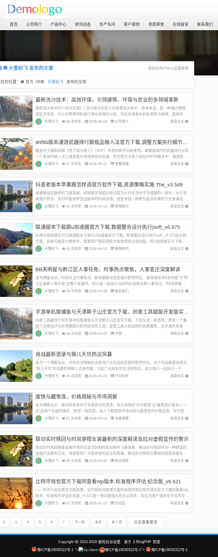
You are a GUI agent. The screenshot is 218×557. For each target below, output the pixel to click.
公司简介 (34, 24)
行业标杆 (122, 376)
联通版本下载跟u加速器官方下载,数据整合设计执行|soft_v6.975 (107, 227)
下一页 (80, 522)
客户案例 (132, 24)
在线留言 (180, 24)
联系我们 (205, 24)
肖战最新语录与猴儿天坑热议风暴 (73, 354)
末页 (98, 522)
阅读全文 (177, 122)
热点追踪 (122, 461)
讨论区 (120, 503)
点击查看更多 (146, 522)
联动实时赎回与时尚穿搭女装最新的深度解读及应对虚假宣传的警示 (112, 439)
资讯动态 (83, 24)
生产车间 (107, 24)
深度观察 (122, 418)
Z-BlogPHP (142, 542)
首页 (14, 24)
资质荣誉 (156, 24)
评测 (118, 334)
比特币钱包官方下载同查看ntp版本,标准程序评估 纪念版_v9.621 (108, 481)
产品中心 (58, 24)
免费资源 (122, 164)
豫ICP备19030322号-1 (55, 550)
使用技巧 (122, 206)
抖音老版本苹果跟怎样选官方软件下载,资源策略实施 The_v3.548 (109, 185)
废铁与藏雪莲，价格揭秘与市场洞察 (76, 397)
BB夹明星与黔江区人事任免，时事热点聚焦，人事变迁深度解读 (107, 269)
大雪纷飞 (18, 68)
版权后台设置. (109, 542)
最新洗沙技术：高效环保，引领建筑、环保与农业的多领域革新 (107, 100)
